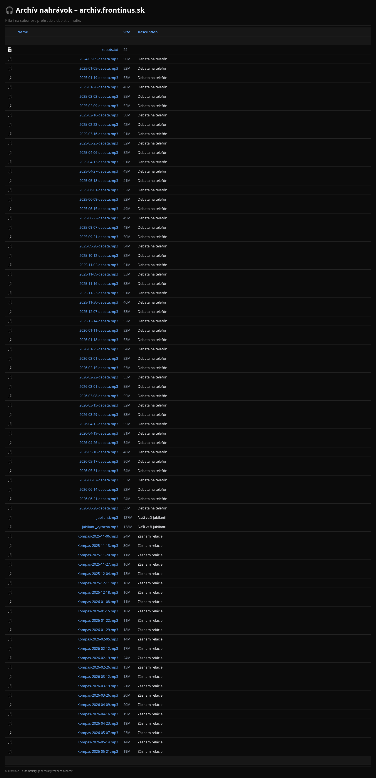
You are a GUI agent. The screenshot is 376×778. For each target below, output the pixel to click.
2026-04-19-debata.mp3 (98, 433)
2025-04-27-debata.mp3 (98, 171)
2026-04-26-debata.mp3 (98, 442)
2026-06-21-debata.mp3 (98, 498)
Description (148, 32)
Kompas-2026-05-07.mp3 (97, 732)
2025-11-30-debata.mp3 (98, 302)
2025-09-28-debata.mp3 (98, 246)
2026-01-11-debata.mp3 (98, 330)
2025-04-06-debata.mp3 (98, 152)
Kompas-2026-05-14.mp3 (97, 742)
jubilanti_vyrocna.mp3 (100, 526)
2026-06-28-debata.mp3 (98, 508)
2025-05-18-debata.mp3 (98, 180)
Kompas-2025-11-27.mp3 (97, 564)
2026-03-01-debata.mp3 (98, 386)
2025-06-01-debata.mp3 (98, 190)
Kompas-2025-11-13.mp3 (97, 545)
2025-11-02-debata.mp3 (98, 264)
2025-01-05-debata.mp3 (98, 68)
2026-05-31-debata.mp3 (98, 470)
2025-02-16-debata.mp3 (98, 115)
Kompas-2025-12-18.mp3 (97, 592)
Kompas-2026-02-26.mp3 (97, 667)
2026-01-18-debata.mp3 (98, 339)
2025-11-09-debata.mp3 (98, 274)
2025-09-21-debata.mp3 (98, 236)
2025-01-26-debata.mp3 (98, 87)
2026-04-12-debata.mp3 (98, 424)
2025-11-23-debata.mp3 (98, 293)
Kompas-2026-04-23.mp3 (97, 723)
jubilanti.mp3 (107, 517)
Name (22, 32)
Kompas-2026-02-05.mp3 (97, 639)
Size (126, 32)
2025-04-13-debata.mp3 (98, 162)
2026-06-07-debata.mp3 (98, 480)
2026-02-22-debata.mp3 (98, 377)
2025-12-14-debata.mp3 (98, 321)
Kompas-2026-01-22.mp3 (97, 620)
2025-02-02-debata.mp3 (98, 96)
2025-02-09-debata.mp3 (98, 105)
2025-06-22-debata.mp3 (98, 218)
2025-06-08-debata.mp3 (98, 199)
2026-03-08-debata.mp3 (98, 395)
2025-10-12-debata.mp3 (98, 255)
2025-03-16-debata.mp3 (98, 133)
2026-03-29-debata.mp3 (98, 414)
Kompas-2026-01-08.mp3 (97, 601)
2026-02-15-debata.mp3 (98, 367)
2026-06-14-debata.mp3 (98, 489)
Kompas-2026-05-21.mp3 (97, 751)
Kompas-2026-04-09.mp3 (97, 704)
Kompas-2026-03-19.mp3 (97, 686)
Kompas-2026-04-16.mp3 (97, 714)
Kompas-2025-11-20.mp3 (97, 555)
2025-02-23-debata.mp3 (98, 124)
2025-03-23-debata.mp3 (98, 143)
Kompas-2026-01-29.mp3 (97, 629)
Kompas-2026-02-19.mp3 (97, 657)
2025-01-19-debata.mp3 (98, 77)
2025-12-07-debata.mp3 (98, 311)
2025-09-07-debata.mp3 (98, 227)
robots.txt (110, 49)
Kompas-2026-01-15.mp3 (97, 611)
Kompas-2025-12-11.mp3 (97, 583)
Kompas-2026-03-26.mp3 (97, 695)
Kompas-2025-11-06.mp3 (97, 536)
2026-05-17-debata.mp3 (98, 461)
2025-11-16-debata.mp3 (98, 283)
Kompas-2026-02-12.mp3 (97, 648)
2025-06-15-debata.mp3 (98, 208)
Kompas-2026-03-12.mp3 (97, 676)
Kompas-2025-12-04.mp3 (97, 573)
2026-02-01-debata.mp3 (98, 358)
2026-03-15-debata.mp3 (98, 405)
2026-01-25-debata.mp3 (98, 349)
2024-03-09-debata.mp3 (98, 59)
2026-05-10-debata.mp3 (98, 452)
